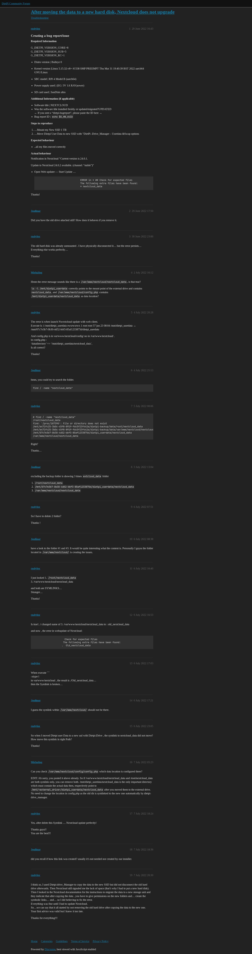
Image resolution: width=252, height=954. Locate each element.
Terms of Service (80, 941)
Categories (46, 941)
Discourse (50, 949)
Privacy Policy (101, 941)
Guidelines (62, 941)
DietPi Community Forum (16, 3)
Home (34, 941)
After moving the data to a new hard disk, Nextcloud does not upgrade (103, 12)
